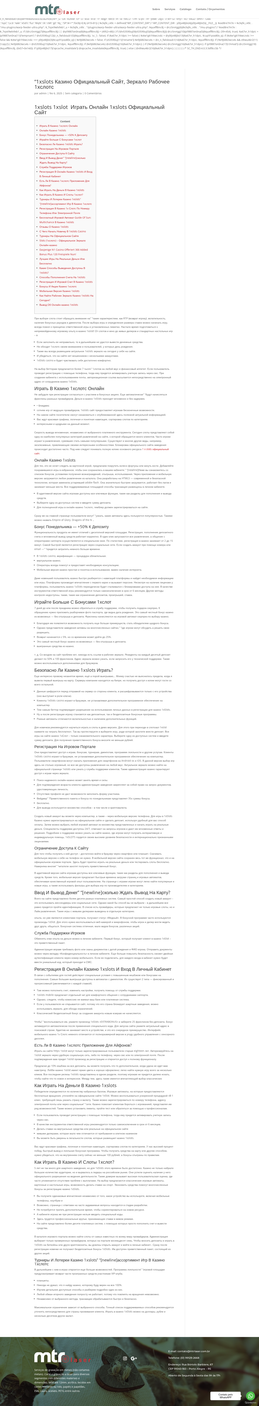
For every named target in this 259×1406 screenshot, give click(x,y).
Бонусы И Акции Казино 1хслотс (58, 286)
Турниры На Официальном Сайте (59, 236)
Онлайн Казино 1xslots (52, 130)
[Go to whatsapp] (250, 1396)
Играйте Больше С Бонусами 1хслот (60, 139)
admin (43, 93)
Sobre (156, 9)
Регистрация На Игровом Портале (59, 148)
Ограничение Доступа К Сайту (57, 153)
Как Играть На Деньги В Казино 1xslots (61, 190)
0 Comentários (93, 93)
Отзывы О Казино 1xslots (54, 226)
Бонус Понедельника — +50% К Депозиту (63, 135)
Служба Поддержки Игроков (55, 167)
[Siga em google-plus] (134, 1358)
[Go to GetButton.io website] (250, 1403)
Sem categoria (73, 93)
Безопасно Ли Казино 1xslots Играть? (61, 144)
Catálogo (185, 9)
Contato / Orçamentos (210, 9)
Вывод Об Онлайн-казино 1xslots (58, 304)
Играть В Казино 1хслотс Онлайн (58, 125)
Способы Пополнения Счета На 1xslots (62, 277)
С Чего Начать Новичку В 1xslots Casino (62, 231)
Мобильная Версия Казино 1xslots (59, 291)
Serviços (170, 9)
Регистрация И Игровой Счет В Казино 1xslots (66, 281)
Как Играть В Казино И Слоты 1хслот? (61, 194)
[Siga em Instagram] (125, 1358)
